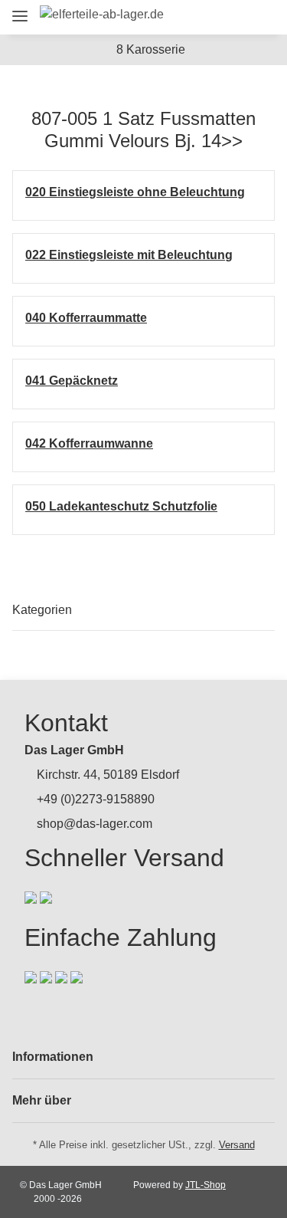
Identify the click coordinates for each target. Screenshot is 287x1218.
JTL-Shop (205, 1185)
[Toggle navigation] (20, 9)
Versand (237, 1145)
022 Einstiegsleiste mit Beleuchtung (129, 254)
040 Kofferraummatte (86, 317)
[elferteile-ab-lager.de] (102, 14)
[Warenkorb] (260, 17)
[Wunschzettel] (233, 17)
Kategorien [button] (42, 609)
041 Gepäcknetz (71, 380)
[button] (177, 17)
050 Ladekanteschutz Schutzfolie (121, 506)
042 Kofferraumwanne (89, 443)
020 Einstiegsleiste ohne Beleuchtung (135, 192)
